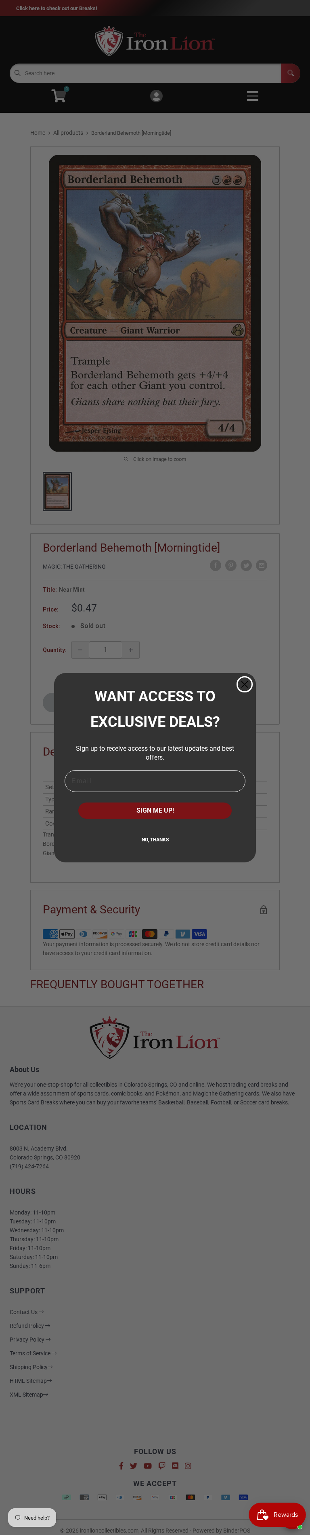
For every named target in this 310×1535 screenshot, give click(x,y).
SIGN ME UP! (155, 810)
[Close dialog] (244, 684)
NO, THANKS (155, 840)
